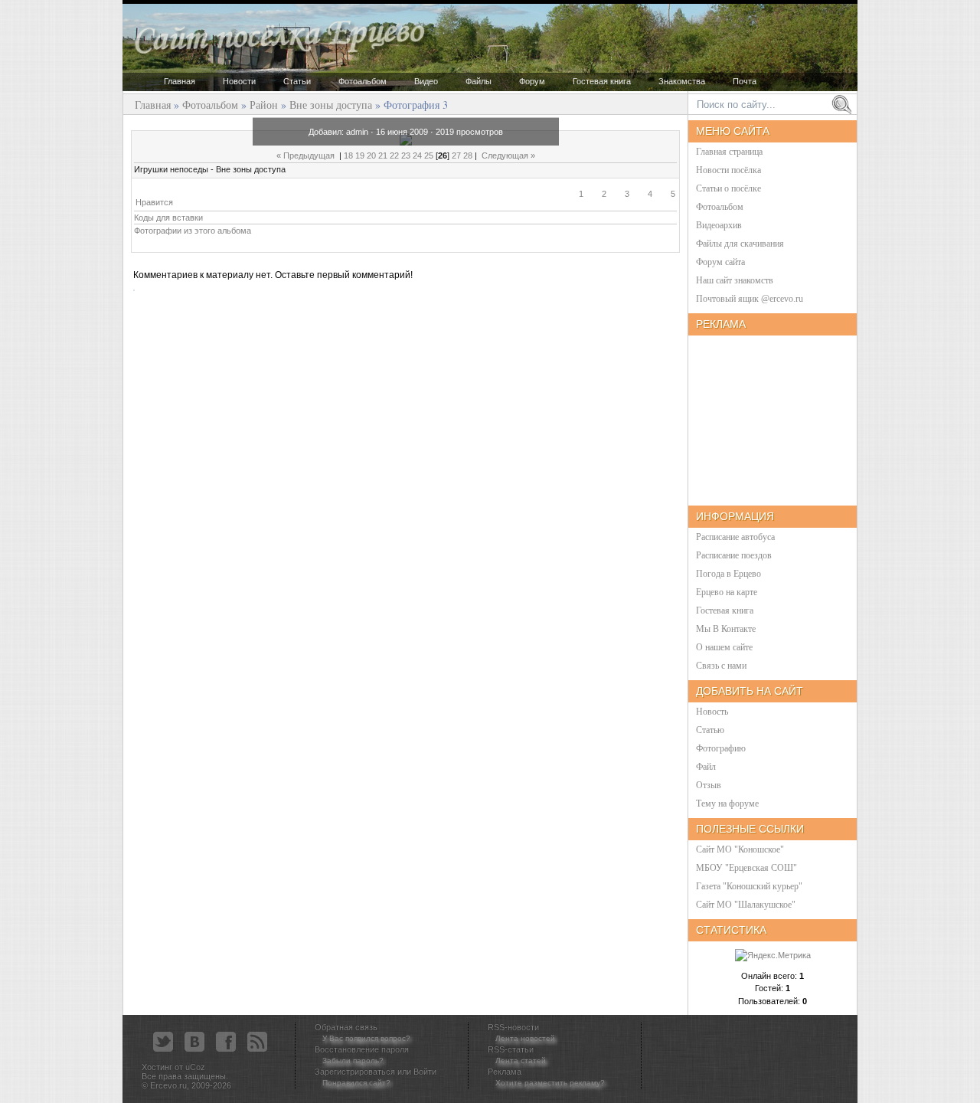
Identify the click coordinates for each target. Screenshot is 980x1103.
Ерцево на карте (726, 592)
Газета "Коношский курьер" (749, 886)
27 (456, 155)
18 (348, 155)
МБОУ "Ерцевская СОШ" (746, 867)
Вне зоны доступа (330, 104)
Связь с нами (721, 665)
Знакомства (681, 81)
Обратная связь (346, 1027)
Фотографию (721, 748)
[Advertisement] (618, 498)
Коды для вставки (168, 217)
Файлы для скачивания (740, 243)
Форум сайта (720, 262)
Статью (710, 730)
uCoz (195, 1067)
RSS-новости (513, 1027)
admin (357, 131)
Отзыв (708, 785)
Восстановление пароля (362, 1049)
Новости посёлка (728, 170)
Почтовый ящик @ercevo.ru (749, 298)
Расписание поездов (734, 555)
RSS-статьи (511, 1049)
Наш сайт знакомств (734, 280)
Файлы (479, 81)
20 (371, 155)
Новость (712, 711)
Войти (424, 1071)
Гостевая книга (602, 81)
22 (394, 155)
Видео (426, 81)
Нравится (154, 202)
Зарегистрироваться (355, 1071)
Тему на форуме (727, 803)
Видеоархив (719, 225)
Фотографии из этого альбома (192, 230)
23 (405, 155)
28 (467, 155)
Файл (706, 766)
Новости (239, 81)
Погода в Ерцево (728, 573)
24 (417, 155)
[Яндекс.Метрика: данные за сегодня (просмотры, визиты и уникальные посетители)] (773, 955)
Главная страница (729, 151)
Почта (744, 81)
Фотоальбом (362, 81)
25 (428, 155)
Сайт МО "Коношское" (740, 849)
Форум (532, 81)
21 (382, 155)
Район (264, 104)
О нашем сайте (724, 647)
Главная (179, 81)
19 (359, 155)
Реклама (504, 1071)
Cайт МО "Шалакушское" (745, 904)
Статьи (297, 81)
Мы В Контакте (726, 629)
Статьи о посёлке (728, 188)
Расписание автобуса (735, 537)
